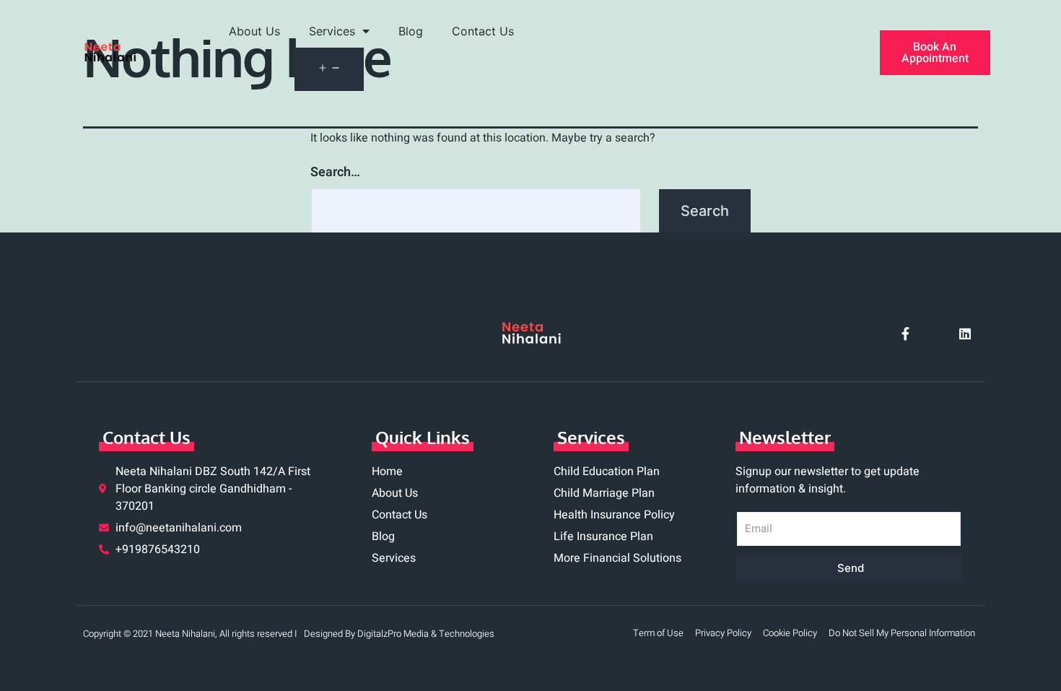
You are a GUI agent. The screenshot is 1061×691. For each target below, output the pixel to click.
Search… (335, 172)
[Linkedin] (965, 334)
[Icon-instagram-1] (935, 334)
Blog (410, 31)
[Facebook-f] (906, 334)
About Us (254, 31)
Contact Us (483, 31)
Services (332, 31)
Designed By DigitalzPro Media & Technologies (399, 633)
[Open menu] (329, 69)
